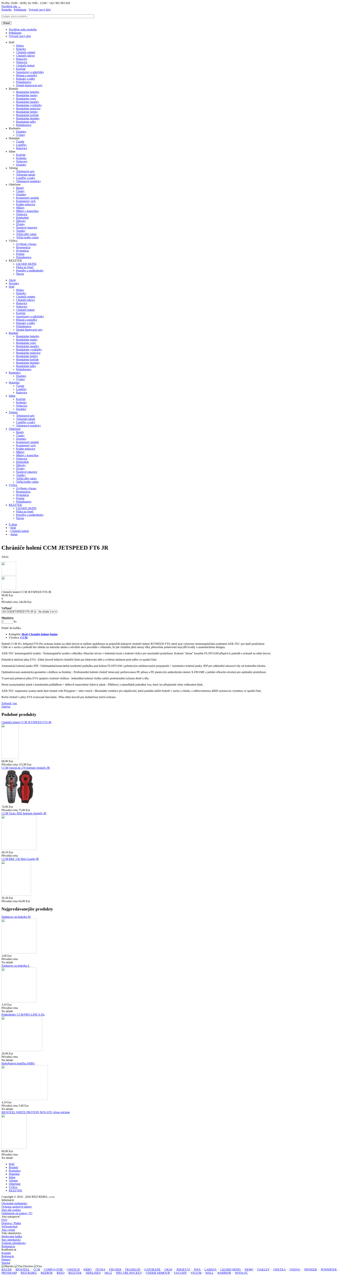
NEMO (249, 1269)
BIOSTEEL (23, 1269)
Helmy (20, 45)
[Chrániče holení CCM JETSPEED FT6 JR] (8, 574)
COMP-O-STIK (53, 1269)
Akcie (12, 280)
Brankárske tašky (26, 121)
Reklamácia (8, 1246)
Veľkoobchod (9, 1226)
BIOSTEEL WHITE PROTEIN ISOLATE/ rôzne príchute (35, 1112)
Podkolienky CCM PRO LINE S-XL (23, 1014)
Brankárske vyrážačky (29, 105)
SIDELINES (93, 1272)
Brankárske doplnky (28, 118)
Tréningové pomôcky (28, 181)
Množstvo (7, 617)
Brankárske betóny (27, 111)
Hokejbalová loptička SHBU (18, 1063)
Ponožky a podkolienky (30, 270)
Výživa (13, 485)
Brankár (13, 333)
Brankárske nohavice (28, 108)
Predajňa (6, 9)
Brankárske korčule (27, 115)
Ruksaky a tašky (25, 78)
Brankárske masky (27, 95)
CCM (23, 637)
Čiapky (20, 191)
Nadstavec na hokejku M (15, 916)
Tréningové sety (25, 171)
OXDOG (294, 1269)
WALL (209, 1272)
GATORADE (152, 1269)
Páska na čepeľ (25, 267)
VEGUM (195, 1272)
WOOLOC (241, 1272)
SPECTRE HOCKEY (129, 1272)
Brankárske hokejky (27, 92)
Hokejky (21, 49)
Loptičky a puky (25, 177)
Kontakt (6, 1253)
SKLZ (108, 1272)
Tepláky (20, 230)
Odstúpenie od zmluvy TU (16, 1213)
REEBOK (47, 1272)
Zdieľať (6, 706)
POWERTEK (329, 1269)
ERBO (88, 1269)
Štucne (20, 273)
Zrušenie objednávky (13, 1243)
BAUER (6, 1269)
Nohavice (21, 62)
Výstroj (20, 134)
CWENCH (73, 1269)
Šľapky (20, 224)
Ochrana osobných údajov (16, 1206)
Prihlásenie (20, 9)
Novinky (14, 283)
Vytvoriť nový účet (40, 9)
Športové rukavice (26, 227)
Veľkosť (6, 608)
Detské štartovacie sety (29, 85)
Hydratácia (22, 250)
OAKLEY (263, 1269)
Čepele (20, 141)
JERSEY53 (183, 1269)
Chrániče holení (25, 65)
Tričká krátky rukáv (27, 237)
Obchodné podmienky (14, 1203)
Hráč (11, 286)
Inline (12, 395)
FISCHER (115, 1269)
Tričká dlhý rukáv (26, 234)
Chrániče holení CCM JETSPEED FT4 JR (26, 722)
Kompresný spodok (27, 197)
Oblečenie (15, 428)
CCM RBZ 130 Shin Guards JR (20, 858)
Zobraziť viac (9, 703)
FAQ (4, 1219)
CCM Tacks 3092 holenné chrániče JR (23, 813)
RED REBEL (29, 1272)
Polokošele (22, 217)
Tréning (13, 412)
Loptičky (21, 144)
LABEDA (210, 1269)
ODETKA (279, 1269)
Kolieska (21, 158)
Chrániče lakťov (25, 55)
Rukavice (21, 58)
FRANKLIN (132, 1269)
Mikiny (20, 207)
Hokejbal (14, 382)
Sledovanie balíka (11, 1236)
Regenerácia (23, 247)
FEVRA (100, 1269)
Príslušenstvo (23, 82)
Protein (20, 254)
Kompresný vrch (26, 201)
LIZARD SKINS (26, 263)
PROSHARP (9, 1272)
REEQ (61, 1272)
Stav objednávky (11, 1239)
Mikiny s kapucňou (27, 211)
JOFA (197, 1269)
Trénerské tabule (25, 174)
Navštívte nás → (11, 6)
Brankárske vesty (26, 98)
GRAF (168, 1269)
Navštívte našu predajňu (23, 29)
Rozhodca (15, 372)
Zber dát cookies (11, 1210)
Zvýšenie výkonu (26, 244)
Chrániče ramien (25, 52)
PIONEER (310, 1269)
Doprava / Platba (11, 1223)
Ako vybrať (8, 1229)
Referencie (7, 1256)
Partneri (5, 1259)
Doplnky (21, 131)
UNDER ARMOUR (158, 1272)
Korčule (20, 68)
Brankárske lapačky (27, 101)
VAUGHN (180, 1272)
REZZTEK (15, 504)
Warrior (5, 1262)
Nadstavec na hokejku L (15, 965)
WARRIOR (224, 1272)
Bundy (20, 187)
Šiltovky (21, 220)
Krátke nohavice (25, 204)
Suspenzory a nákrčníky (30, 72)
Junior (54, 634)
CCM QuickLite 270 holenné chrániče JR (25, 767)
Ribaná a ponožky (26, 75)
